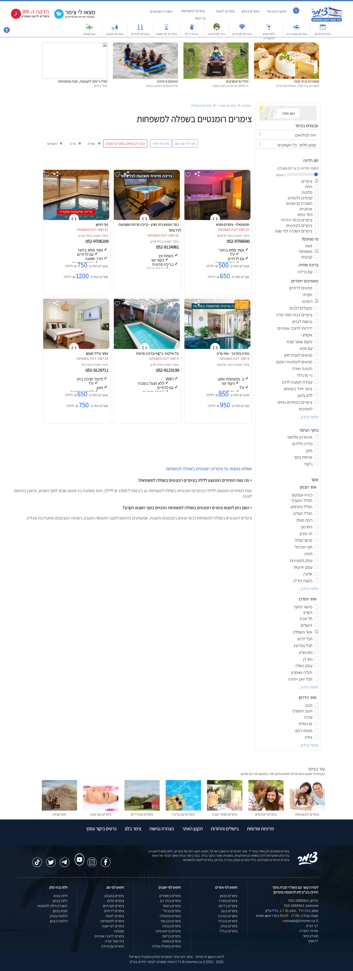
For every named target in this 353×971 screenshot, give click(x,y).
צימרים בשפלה (201, 105)
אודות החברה (308, 930)
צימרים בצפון (250, 11)
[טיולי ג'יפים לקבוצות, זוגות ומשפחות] (74, 45)
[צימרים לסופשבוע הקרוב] (26, 17)
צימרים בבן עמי (171, 920)
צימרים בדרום (228, 905)
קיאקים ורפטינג (167, 81)
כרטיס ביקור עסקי (101, 828)
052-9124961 (168, 247)
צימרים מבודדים (142, 814)
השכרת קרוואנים (161, 11)
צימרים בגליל (228, 931)
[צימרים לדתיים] (140, 29)
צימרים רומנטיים (266, 814)
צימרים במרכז (226, 105)
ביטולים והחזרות (225, 828)
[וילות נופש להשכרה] (269, 29)
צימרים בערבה (227, 915)
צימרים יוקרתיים (242, 34)
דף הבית (312, 925)
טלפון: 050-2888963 (303, 900)
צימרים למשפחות (193, 10)
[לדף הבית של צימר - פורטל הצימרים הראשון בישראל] (307, 864)
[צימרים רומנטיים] (266, 809)
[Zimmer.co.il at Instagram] (92, 860)
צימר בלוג (133, 828)
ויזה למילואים (216, 34)
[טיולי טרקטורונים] (216, 45)
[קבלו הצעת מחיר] (72, 18)
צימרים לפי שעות (166, 34)
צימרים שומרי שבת (224, 814)
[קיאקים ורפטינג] (145, 45)
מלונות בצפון (58, 920)
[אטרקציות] (89, 29)
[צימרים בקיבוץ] (114, 29)
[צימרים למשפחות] (307, 809)
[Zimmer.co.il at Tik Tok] (37, 860)
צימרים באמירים (170, 895)
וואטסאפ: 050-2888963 (301, 905)
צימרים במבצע (114, 895)
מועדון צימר (310, 935)
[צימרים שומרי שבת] (224, 809)
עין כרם (86, 364)
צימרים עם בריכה (296, 34)
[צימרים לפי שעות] (166, 29)
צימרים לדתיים (140, 34)
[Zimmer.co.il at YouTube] (78, 855)
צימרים (246, 105)
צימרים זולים (115, 900)
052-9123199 (168, 370)
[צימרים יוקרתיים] (242, 29)
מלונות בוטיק (58, 915)
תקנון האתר (192, 828)
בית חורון (156, 241)
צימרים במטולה (170, 915)
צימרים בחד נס (170, 900)
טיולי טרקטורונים (237, 81)
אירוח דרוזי (192, 34)
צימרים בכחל (172, 910)
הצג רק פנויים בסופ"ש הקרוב (125, 143)
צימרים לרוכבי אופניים (109, 936)
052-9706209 (97, 241)
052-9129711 (97, 370)
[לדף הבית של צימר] (327, 21)
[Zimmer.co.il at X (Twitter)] (51, 860)
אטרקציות (89, 34)
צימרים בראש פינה (168, 931)
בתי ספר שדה (114, 941)
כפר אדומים (224, 235)
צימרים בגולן (229, 925)
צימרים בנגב (229, 910)
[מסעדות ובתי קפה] (286, 45)
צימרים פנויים (323, 34)
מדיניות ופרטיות (260, 828)
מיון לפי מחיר (160, 143)
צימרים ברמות (171, 936)
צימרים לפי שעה (113, 925)
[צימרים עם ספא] (100, 809)
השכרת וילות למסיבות (52, 905)
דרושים (313, 940)
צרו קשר (200, 18)
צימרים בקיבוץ (114, 34)
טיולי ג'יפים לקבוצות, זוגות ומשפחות (82, 81)
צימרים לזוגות (225, 11)
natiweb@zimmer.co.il (300, 920)
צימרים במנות (171, 941)
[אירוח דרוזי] (191, 29)
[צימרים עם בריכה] (296, 29)
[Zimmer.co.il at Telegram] (64, 860)
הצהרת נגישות (161, 828)
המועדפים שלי (276, 11)
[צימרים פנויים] (322, 29)
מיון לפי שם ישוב (185, 143)
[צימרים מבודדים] (142, 809)
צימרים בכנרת (227, 920)
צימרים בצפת (171, 925)
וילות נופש (60, 895)
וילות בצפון (60, 900)
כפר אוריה (84, 235)
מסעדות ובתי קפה (306, 81)
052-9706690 (239, 241)
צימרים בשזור (172, 905)
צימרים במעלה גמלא (166, 946)
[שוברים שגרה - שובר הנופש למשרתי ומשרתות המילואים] (216, 29)
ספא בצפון (60, 910)
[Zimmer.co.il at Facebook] (105, 860)
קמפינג (119, 931)
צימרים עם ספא (100, 814)
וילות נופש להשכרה (269, 36)
